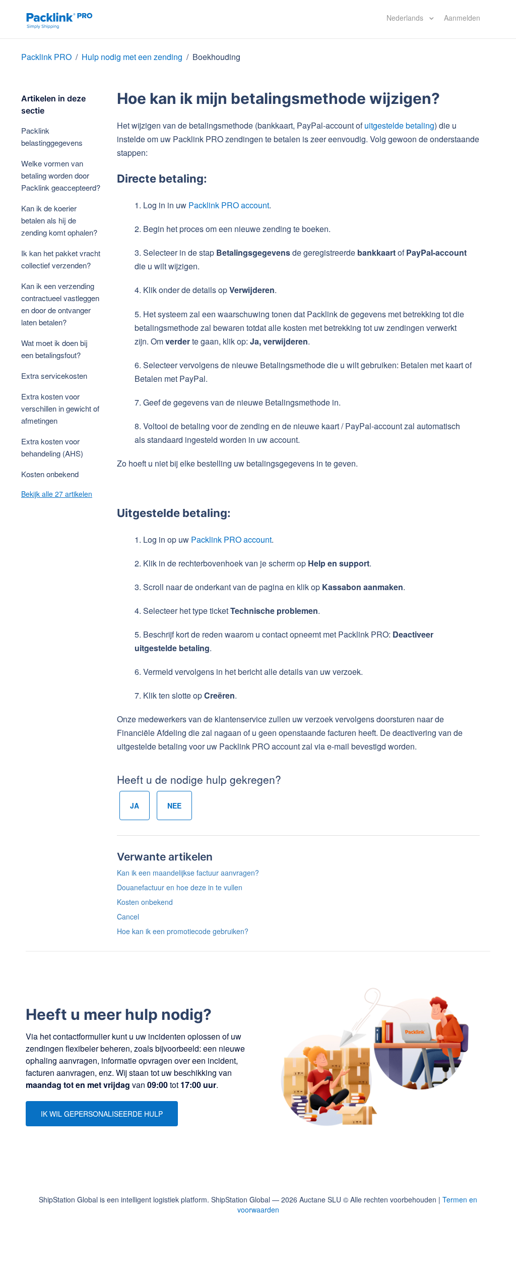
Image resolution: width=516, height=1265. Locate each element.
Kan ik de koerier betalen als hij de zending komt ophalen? (59, 220)
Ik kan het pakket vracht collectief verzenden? (60, 259)
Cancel (128, 916)
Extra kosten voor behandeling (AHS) (52, 447)
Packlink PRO (46, 57)
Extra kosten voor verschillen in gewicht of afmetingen (60, 408)
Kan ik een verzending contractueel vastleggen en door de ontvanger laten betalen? (60, 303)
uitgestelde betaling (399, 125)
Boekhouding (216, 57)
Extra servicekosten (54, 375)
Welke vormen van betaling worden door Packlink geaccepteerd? (60, 175)
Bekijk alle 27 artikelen (56, 494)
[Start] (59, 19)
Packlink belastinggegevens (52, 136)
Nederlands (405, 18)
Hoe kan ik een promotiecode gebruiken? (182, 931)
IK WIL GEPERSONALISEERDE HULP (102, 1114)
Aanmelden (462, 18)
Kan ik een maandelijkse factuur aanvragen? (188, 873)
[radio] (134, 805)
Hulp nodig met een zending (132, 57)
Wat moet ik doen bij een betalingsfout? (54, 348)
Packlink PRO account (228, 205)
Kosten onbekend (50, 474)
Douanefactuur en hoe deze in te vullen (179, 887)
